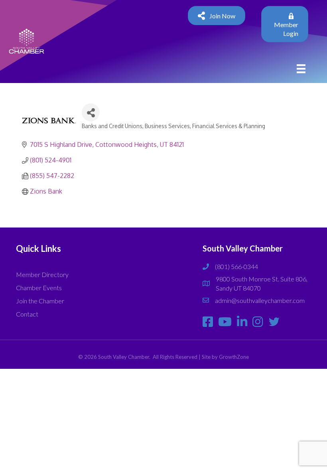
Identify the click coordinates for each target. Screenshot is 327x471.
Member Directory (42, 274)
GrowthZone (234, 357)
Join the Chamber (40, 301)
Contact (27, 314)
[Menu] (301, 68)
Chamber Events (39, 287)
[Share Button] (91, 112)
